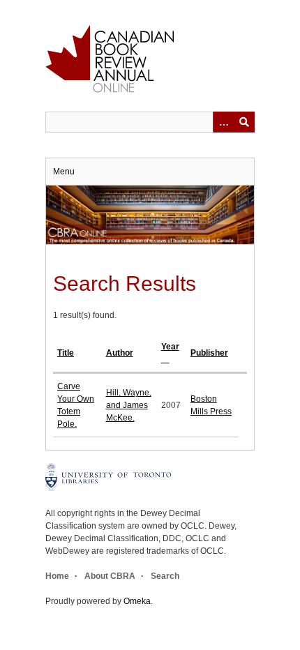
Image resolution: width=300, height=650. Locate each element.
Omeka (137, 601)
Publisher (209, 353)
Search (165, 576)
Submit (244, 122)
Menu (64, 171)
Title (65, 353)
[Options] (223, 122)
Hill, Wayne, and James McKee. (128, 405)
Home (57, 576)
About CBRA (109, 576)
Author (119, 353)
